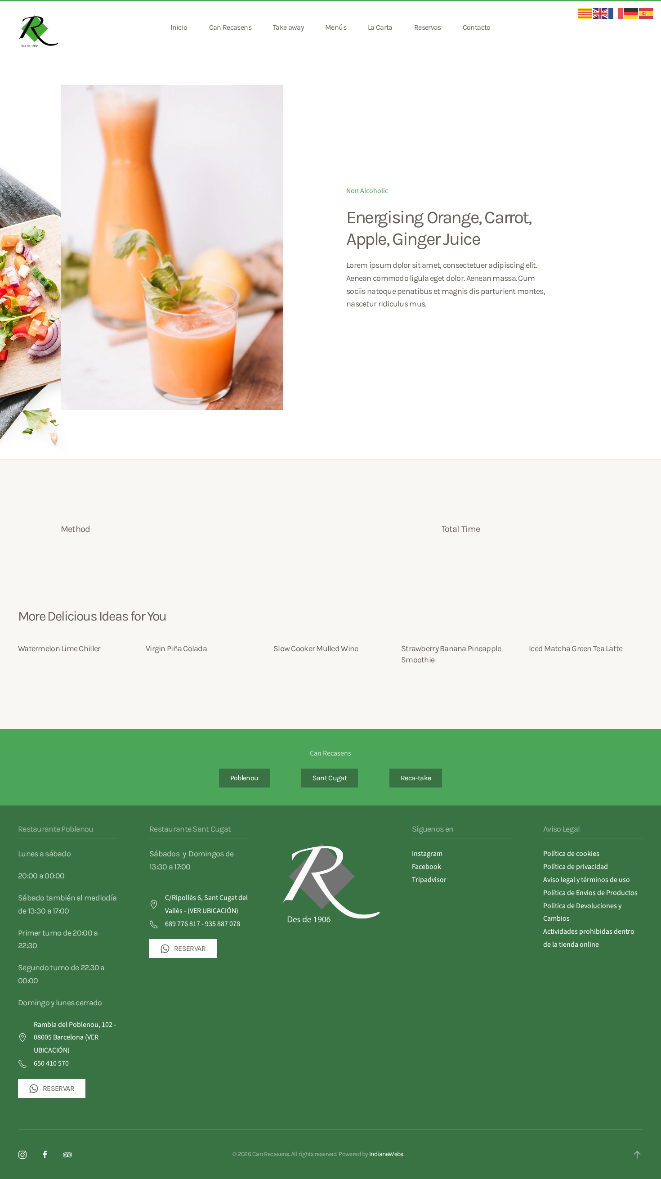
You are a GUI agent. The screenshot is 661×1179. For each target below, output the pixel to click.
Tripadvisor (429, 880)
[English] (600, 13)
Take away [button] (288, 27)
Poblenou (244, 778)
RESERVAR (58, 1088)
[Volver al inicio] (39, 27)
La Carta (380, 27)
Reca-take (416, 778)
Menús (335, 27)
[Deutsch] (631, 13)
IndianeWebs (386, 1154)
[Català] (585, 13)
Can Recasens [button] (230, 27)
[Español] (646, 13)
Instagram (427, 854)
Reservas (427, 27)
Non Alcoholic (367, 191)
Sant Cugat (330, 778)
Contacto (477, 27)
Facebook (426, 867)
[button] (637, 1154)
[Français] (616, 13)
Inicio (178, 27)
